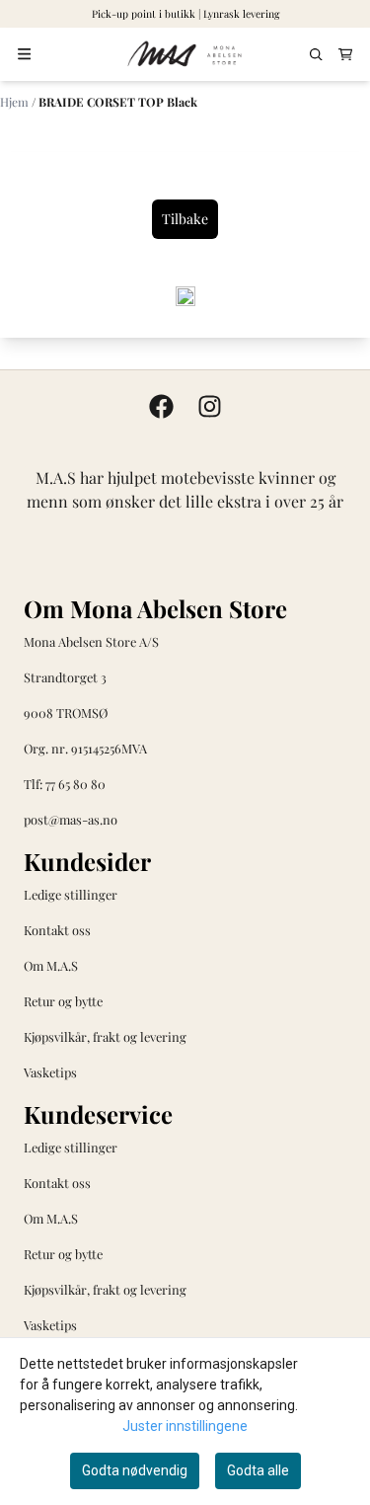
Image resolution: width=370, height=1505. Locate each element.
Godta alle (258, 1470)
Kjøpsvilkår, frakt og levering (105, 1036)
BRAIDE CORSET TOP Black (117, 102)
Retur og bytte (63, 1000)
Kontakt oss (57, 929)
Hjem (16, 102)
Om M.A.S (51, 965)
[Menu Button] (24, 54)
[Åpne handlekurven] (345, 54)
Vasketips (50, 1072)
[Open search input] (316, 54)
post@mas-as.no (70, 819)
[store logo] (185, 54)
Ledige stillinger (70, 894)
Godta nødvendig (134, 1470)
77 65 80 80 (75, 783)
